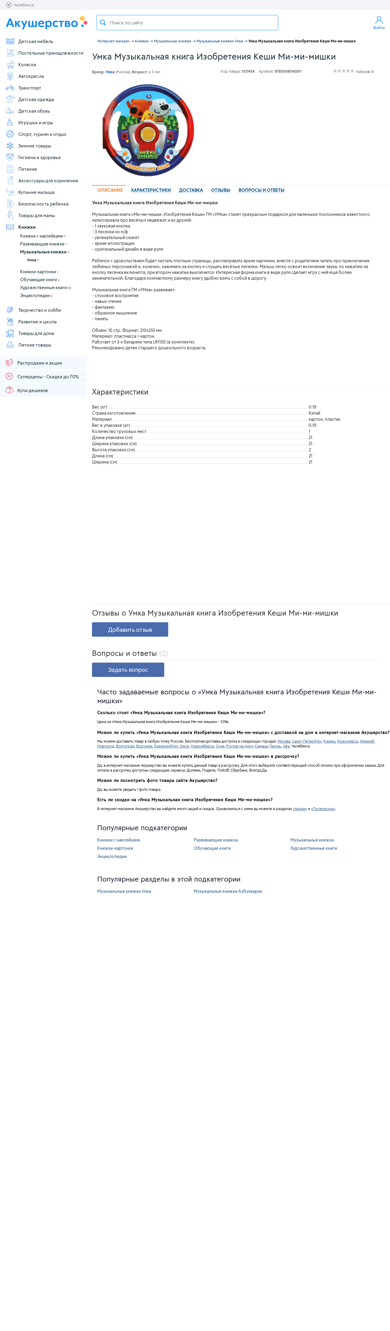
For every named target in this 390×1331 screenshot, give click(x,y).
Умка (32, 259)
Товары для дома (36, 333)
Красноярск (347, 741)
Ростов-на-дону (239, 746)
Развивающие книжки (43, 243)
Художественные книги (46, 287)
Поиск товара (103, 22)
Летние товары (34, 344)
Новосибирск (202, 746)
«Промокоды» (323, 808)
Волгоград (125, 746)
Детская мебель (35, 41)
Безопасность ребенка (43, 203)
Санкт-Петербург (307, 741)
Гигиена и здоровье (39, 157)
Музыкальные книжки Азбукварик (228, 891)
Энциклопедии (36, 295)
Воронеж (144, 746)
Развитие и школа (37, 321)
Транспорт (29, 87)
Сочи (220, 746)
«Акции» (300, 808)
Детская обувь (34, 111)
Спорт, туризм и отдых (42, 134)
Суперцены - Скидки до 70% (48, 376)
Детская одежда (36, 99)
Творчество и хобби (39, 310)
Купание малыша (36, 192)
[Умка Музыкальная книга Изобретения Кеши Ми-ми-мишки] (148, 130)
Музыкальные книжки (44, 251)
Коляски (27, 64)
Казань (329, 741)
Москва (284, 741)
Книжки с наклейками (43, 235)
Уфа (286, 746)
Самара (261, 746)
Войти (379, 27)
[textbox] (187, 22)
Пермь (275, 746)
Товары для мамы (36, 215)
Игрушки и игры (35, 122)
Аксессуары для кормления (48, 180)
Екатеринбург (166, 746)
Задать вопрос (128, 670)
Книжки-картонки (39, 271)
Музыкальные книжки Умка (124, 891)
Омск (184, 746)
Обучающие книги (40, 279)
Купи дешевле (32, 390)
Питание (27, 169)
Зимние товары (34, 145)
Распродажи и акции (39, 362)
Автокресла (31, 76)
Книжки (27, 227)
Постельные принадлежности (50, 53)
